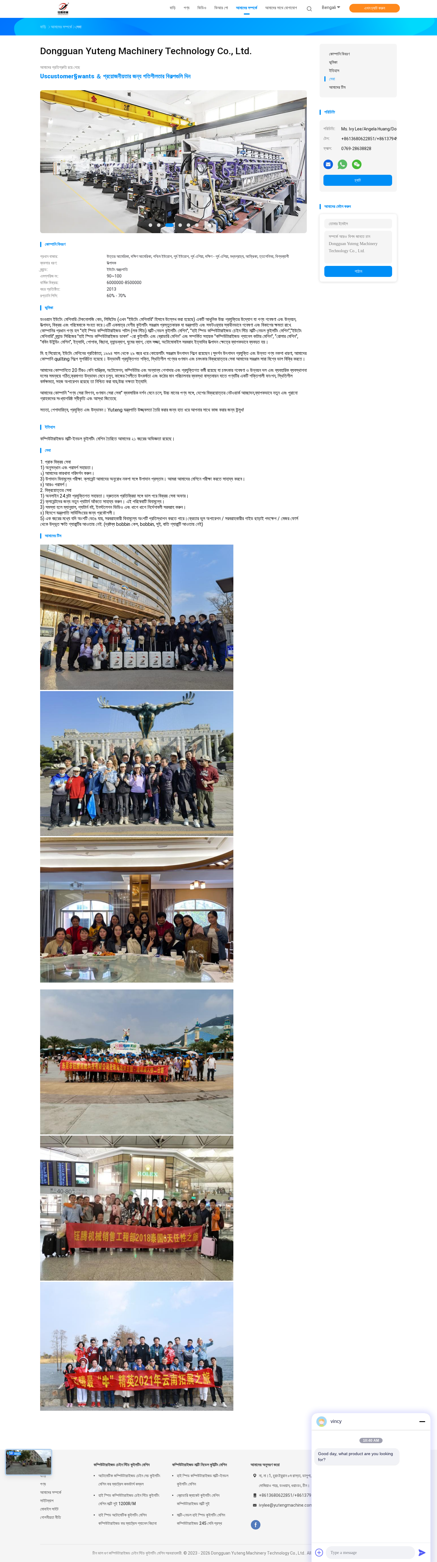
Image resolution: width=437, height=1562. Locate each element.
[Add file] (319, 1552)
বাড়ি (43, 1475)
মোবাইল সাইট (49, 1509)
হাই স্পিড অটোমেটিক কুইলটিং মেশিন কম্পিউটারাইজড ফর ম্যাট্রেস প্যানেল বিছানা (127, 1519)
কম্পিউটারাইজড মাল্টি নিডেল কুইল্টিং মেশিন (199, 1464)
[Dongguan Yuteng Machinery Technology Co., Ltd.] (63, 9)
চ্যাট (358, 180)
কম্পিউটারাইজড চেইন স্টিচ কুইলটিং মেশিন (122, 1464)
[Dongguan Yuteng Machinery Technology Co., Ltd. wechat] (356, 164)
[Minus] (422, 1421)
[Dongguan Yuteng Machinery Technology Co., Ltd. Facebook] (255, 1525)
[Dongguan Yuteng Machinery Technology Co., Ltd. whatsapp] (342, 164)
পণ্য (43, 1484)
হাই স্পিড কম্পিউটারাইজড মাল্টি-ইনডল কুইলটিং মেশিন (202, 1479)
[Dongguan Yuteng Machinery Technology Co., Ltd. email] (328, 164)
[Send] (422, 1552)
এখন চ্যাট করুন (374, 8)
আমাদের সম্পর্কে (50, 1492)
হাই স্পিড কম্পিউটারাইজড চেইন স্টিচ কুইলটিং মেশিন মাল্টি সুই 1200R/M (128, 1499)
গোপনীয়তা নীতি (50, 1517)
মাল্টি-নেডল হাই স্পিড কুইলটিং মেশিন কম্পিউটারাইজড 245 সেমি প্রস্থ (201, 1519)
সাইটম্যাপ (47, 1500)
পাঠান (358, 271)
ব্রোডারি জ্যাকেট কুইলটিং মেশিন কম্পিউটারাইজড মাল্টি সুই (198, 1499)
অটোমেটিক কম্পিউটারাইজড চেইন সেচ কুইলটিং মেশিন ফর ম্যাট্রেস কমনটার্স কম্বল (129, 1479)
